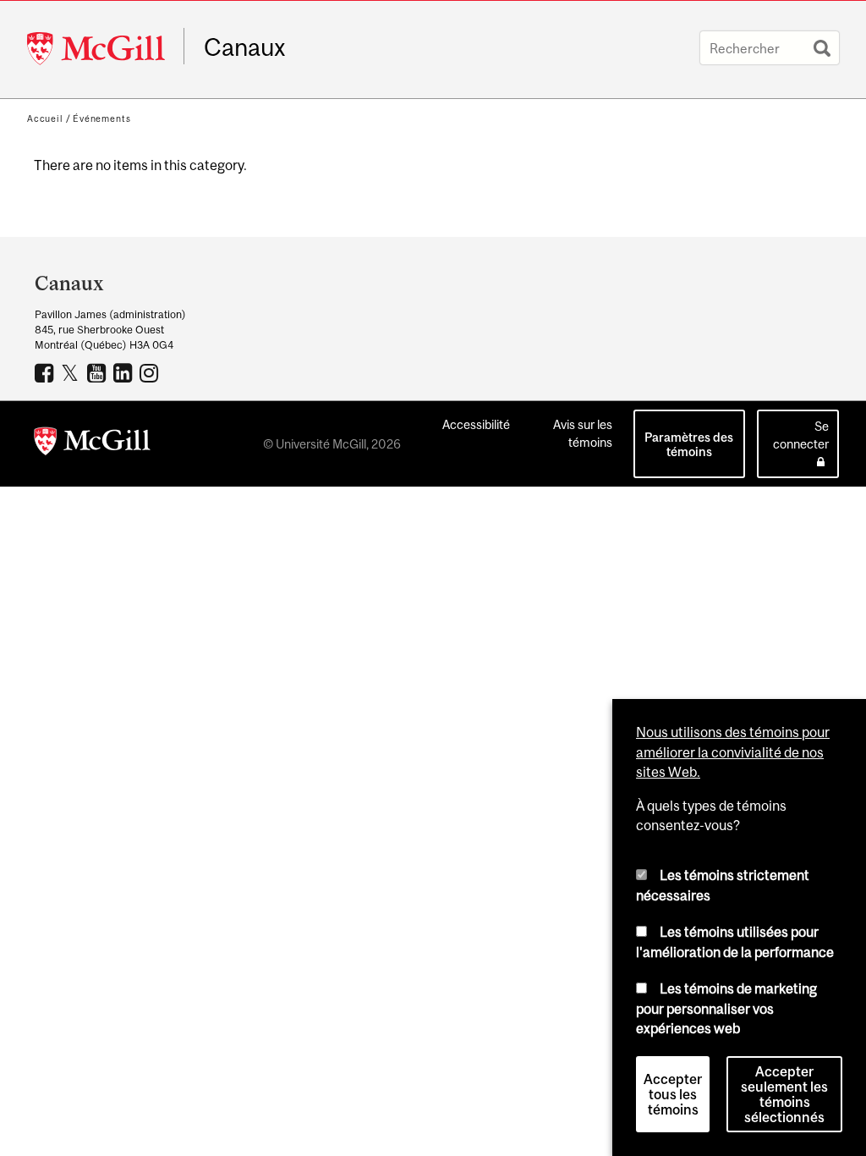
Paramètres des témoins (688, 444)
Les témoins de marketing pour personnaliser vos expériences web (726, 1008)
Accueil (45, 118)
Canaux (245, 47)
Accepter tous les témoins (673, 1094)
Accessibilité (476, 424)
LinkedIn (124, 372)
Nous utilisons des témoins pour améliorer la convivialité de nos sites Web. (733, 751)
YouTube (98, 372)
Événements (101, 118)
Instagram (151, 372)
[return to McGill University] (92, 444)
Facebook (46, 372)
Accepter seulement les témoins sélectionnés (784, 1094)
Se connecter (801, 435)
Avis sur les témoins (582, 433)
